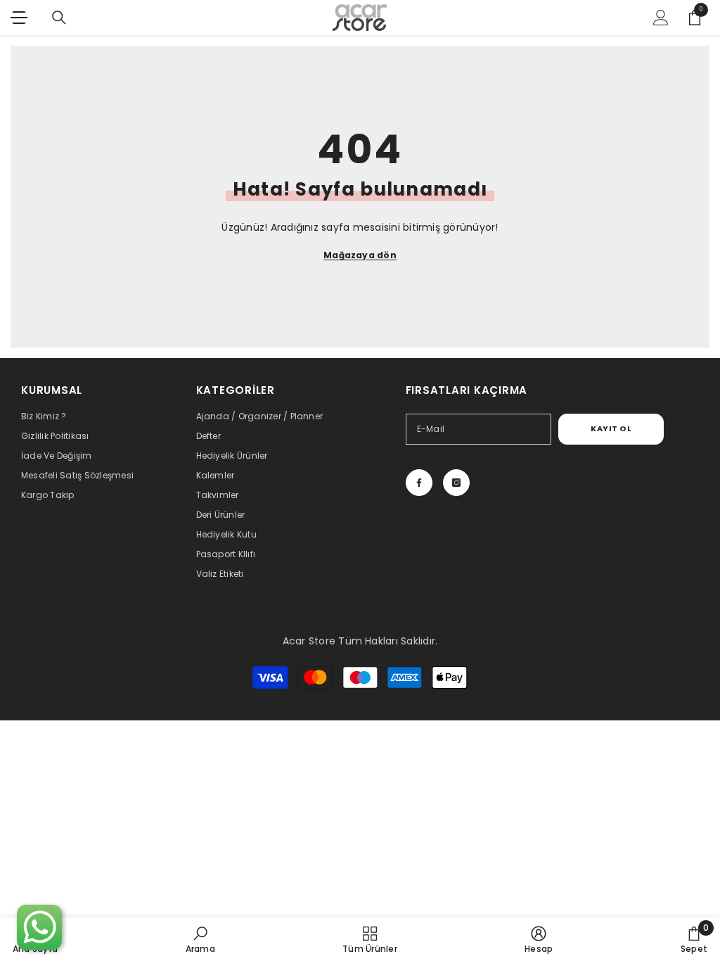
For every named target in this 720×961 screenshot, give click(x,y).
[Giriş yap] (661, 17)
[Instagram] (456, 482)
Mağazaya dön (360, 255)
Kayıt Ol (611, 428)
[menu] (19, 17)
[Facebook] (419, 482)
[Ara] (59, 17)
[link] (200, 939)
